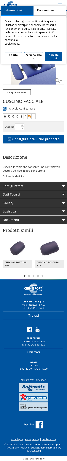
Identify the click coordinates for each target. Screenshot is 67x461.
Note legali (17, 439)
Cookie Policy (49, 439)
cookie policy (12, 43)
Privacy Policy (32, 439)
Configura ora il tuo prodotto (35, 139)
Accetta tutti (54, 56)
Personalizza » (33, 56)
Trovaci (33, 315)
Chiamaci (33, 352)
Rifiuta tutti (13, 56)
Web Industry (37, 458)
